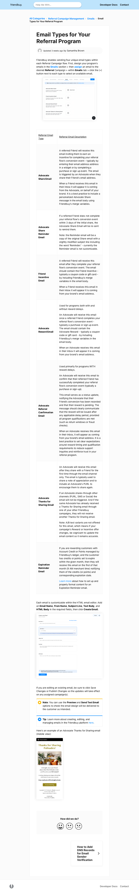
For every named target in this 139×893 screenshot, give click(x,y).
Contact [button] (124, 4)
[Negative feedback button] (78, 826)
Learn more (65, 581)
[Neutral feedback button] (69, 826)
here (91, 722)
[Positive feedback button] (60, 826)
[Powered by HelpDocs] (12, 886)
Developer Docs (109, 4)
